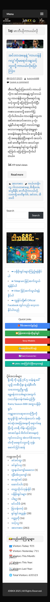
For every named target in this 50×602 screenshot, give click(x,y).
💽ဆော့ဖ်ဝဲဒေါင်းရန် (28, 348)
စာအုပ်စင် (16, 479)
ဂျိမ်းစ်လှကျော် (19, 474)
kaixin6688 (33, 78)
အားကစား (17, 183)
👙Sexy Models (27, 340)
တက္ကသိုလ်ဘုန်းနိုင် (21, 489)
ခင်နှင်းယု (16, 465)
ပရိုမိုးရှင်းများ (18, 493)
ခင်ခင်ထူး (16, 460)
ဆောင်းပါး (17, 484)
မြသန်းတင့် (17, 508)
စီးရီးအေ (34, 187)
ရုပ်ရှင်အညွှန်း (18, 513)
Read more (17, 174)
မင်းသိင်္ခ (15, 503)
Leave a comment (19, 82)
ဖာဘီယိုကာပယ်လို (28, 190)
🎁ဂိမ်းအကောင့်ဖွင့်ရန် (27, 325)
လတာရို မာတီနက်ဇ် (19, 194)
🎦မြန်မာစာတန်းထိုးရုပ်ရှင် (27, 333)
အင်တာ (33, 194)
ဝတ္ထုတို (15, 518)
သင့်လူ (15, 522)
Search (10, 210)
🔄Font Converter (27, 356)
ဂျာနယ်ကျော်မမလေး (22, 469)
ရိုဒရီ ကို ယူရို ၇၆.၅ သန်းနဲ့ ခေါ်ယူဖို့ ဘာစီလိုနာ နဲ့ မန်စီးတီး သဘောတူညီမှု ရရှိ (24, 384)
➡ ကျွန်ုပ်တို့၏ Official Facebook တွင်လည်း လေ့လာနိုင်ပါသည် (23, 305)
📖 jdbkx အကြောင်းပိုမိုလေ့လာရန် (27, 363)
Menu (10, 13)
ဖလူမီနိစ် (13, 190)
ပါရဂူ (14, 498)
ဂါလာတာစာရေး (20, 187)
